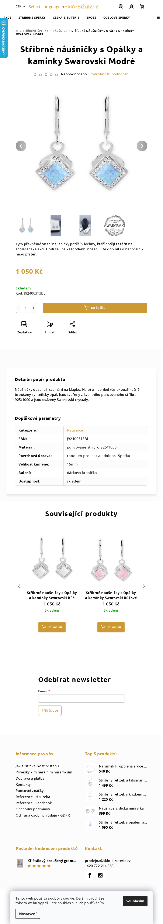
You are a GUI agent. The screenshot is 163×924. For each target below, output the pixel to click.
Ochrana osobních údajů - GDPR (43, 815)
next (144, 586)
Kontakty (23, 784)
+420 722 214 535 (99, 865)
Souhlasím (135, 901)
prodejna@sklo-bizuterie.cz (108, 860)
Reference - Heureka (33, 796)
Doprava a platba (30, 778)
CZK (18, 6)
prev (19, 586)
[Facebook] (90, 875)
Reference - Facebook (34, 803)
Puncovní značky (30, 790)
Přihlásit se (50, 710)
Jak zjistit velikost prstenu (37, 766)
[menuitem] (7, 18)
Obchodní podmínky (33, 809)
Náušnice (75, 430)
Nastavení (28, 913)
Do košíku (98, 308)
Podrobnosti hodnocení (109, 74)
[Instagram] (100, 875)
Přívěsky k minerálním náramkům (44, 772)
